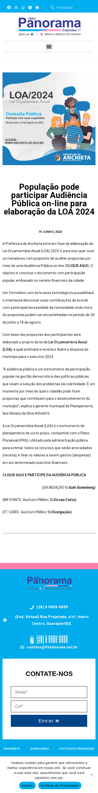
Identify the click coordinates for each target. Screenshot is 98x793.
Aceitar (27, 785)
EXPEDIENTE (12, 748)
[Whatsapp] (23, 7)
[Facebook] (9, 7)
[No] (91, 774)
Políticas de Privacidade (60, 785)
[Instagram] (16, 7)
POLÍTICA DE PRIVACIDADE (76, 748)
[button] (49, 46)
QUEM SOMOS (39, 748)
